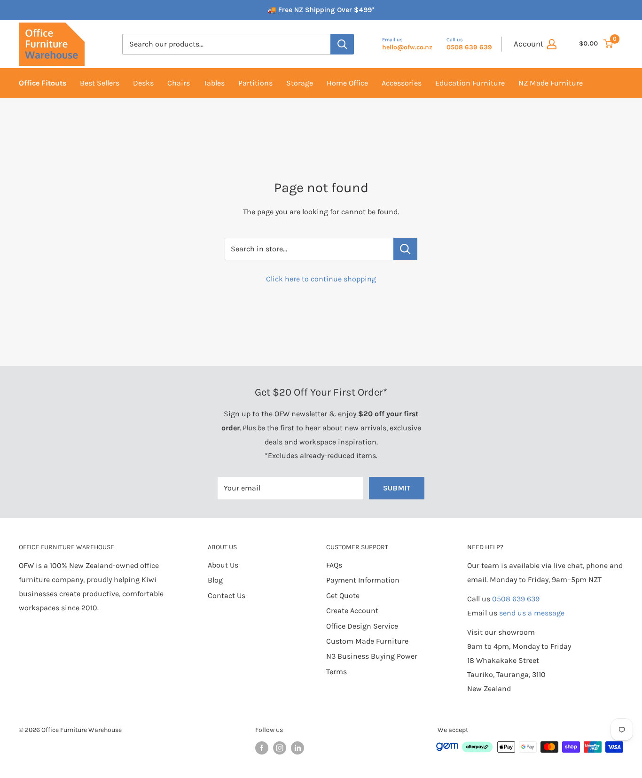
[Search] (342, 44)
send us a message (531, 612)
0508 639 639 (516, 598)
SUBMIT (396, 487)
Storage (299, 82)
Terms (336, 671)
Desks (143, 82)
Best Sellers (99, 82)
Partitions (255, 82)
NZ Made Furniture (550, 82)
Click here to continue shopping (321, 278)
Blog (215, 580)
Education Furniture (470, 82)
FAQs (334, 564)
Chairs (178, 82)
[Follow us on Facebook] (261, 748)
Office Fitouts (42, 82)
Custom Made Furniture (367, 641)
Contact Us (226, 595)
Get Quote (343, 595)
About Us (223, 564)
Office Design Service (362, 626)
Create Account (352, 610)
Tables (214, 82)
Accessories (402, 82)
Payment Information (362, 580)
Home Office (347, 82)
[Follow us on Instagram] (279, 748)
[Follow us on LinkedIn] (297, 748)
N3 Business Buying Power (371, 656)
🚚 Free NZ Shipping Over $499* (321, 10)
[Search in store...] (405, 249)
